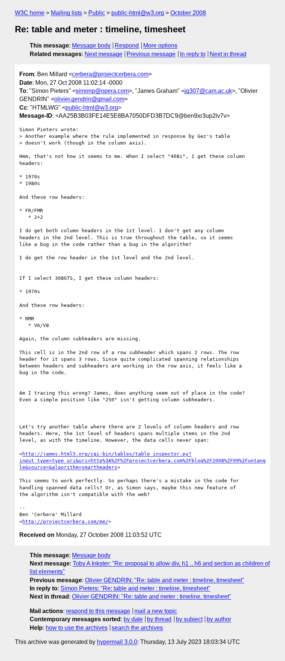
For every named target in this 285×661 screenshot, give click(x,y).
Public (96, 13)
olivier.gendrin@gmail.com (89, 99)
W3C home (30, 13)
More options (160, 45)
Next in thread (228, 54)
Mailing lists (66, 13)
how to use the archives (77, 628)
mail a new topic (155, 611)
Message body (91, 45)
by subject (189, 619)
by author (219, 619)
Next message (103, 54)
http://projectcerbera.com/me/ (65, 521)
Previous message (151, 54)
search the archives (137, 628)
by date (133, 619)
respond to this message (98, 611)
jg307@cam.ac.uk (208, 91)
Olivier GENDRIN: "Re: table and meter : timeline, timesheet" (164, 580)
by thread (159, 619)
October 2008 (188, 13)
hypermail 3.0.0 (117, 642)
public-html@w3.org (137, 13)
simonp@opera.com (102, 91)
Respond (127, 45)
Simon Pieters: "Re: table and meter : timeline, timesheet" (135, 588)
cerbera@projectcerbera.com (110, 74)
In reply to (193, 54)
